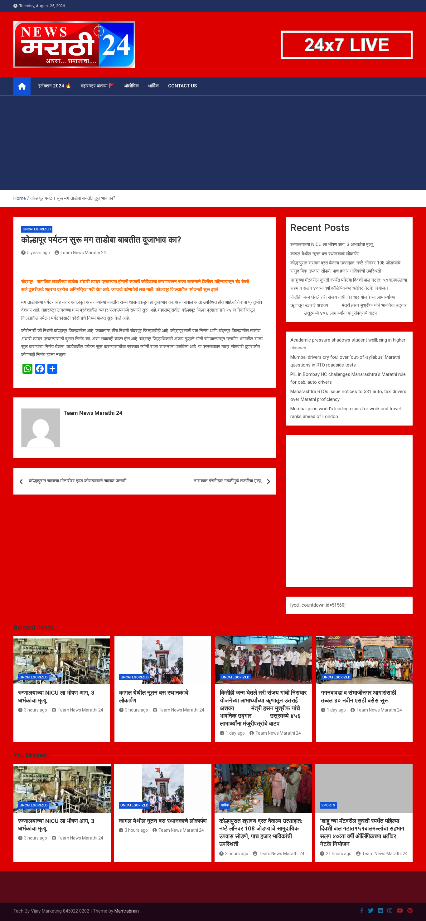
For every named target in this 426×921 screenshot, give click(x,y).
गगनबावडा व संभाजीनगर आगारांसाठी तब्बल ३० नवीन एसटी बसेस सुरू (358, 696)
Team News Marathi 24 (83, 252)
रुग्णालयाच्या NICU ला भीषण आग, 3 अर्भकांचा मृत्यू (331, 244)
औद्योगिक (131, 86)
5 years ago (38, 252)
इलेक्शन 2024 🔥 (54, 86)
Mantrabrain (126, 911)
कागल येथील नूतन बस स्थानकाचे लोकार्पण (324, 254)
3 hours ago (35, 709)
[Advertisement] (213, 143)
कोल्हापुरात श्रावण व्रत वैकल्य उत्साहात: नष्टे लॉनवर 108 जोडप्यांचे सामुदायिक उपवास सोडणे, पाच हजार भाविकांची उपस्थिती (261, 832)
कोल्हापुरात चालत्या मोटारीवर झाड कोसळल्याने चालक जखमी (77, 481)
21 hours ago (338, 853)
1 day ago (235, 733)
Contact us (182, 86)
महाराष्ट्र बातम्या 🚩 (97, 86)
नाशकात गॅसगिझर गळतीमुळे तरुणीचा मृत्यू (227, 481)
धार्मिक (153, 86)
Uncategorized (37, 229)
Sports (328, 805)
